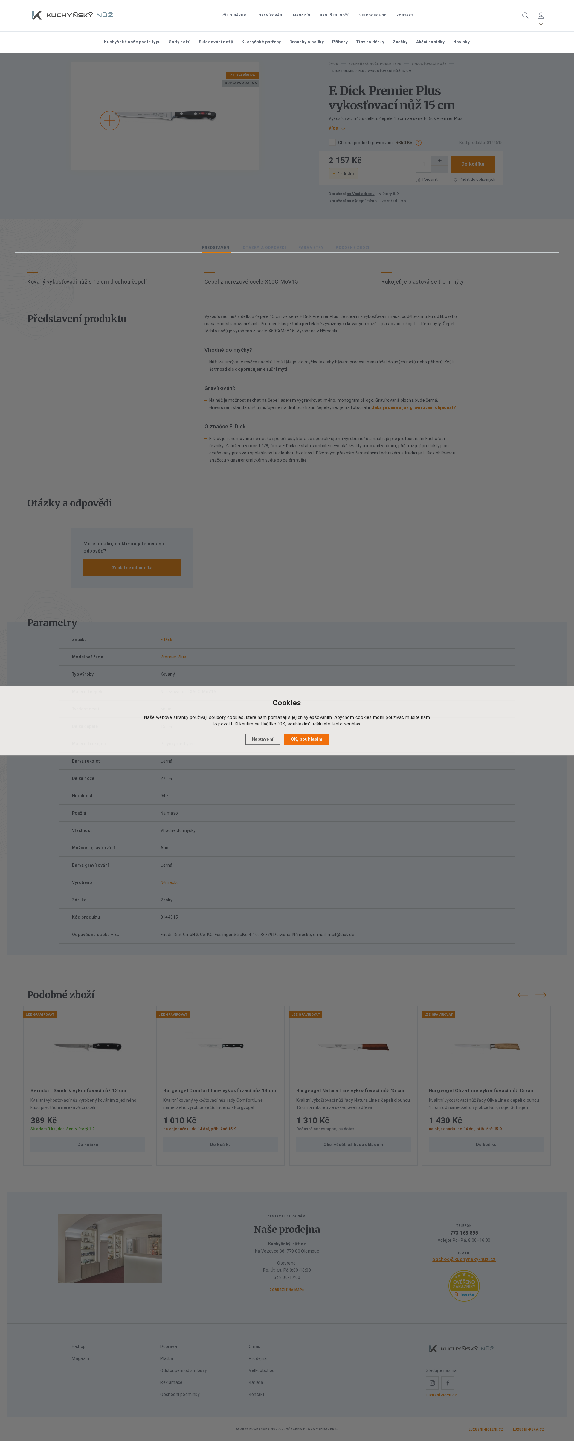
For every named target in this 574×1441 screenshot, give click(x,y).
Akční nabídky (430, 41)
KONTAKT (404, 15)
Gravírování (271, 15)
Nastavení (263, 739)
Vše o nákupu (235, 15)
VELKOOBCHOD (373, 15)
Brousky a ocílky (306, 41)
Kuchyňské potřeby (261, 41)
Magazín (301, 15)
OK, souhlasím (306, 739)
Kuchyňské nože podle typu (132, 41)
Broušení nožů (335, 15)
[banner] (72, 15)
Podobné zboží (353, 248)
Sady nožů (179, 41)
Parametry (311, 248)
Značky (400, 41)
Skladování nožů (216, 41)
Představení (216, 248)
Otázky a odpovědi (264, 248)
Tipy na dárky (370, 41)
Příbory (340, 41)
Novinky (461, 41)
